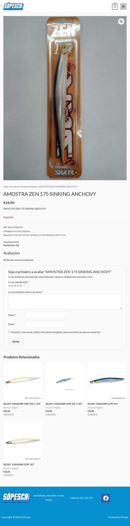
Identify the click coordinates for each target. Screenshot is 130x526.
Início (5, 186)
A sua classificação (18, 282)
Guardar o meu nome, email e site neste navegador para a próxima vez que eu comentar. (56, 332)
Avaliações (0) (11, 245)
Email (11, 324)
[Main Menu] (123, 6)
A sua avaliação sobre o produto (25, 292)
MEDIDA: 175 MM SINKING (42, 235)
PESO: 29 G (60, 235)
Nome (12, 315)
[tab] (11, 245)
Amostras (14, 186)
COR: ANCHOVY (21, 235)
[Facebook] (105, 498)
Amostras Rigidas (29, 186)
